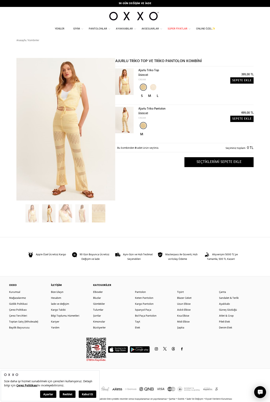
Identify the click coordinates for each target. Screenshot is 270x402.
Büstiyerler (99, 327)
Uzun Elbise (184, 304)
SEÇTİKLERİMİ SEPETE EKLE (219, 162)
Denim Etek (225, 327)
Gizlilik (181, 399)
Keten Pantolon (144, 298)
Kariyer (55, 322)
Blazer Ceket (184, 298)
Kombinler (33, 40)
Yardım (55, 327)
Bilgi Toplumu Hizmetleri (65, 316)
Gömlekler (99, 304)
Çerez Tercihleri (18, 316)
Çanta (222, 292)
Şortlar (97, 316)
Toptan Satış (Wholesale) (23, 322)
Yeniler (59, 28)
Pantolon (140, 292)
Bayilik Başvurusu (19, 327)
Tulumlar (98, 310)
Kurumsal (14, 292)
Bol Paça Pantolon (146, 316)
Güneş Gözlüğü (228, 310)
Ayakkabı (224, 304)
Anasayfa (21, 40)
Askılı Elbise (184, 310)
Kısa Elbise (183, 316)
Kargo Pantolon (144, 304)
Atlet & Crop (226, 316)
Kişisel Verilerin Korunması (218, 399)
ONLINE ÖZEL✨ (205, 28)
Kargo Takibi (58, 310)
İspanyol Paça (143, 310)
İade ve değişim (60, 304)
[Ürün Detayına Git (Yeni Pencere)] (124, 81)
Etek (137, 327)
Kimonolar (99, 322)
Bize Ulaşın (57, 292)
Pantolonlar (98, 28)
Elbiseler (98, 292)
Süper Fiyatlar (177, 28)
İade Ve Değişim (195, 399)
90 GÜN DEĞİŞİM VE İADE (135, 3)
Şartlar (172, 399)
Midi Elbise (183, 322)
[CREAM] (143, 87)
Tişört (180, 292)
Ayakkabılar (124, 28)
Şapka (180, 327)
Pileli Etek (224, 322)
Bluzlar (97, 298)
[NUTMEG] (153, 87)
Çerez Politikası (18, 310)
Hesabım (56, 298)
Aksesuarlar (150, 28)
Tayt (137, 322)
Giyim (76, 28)
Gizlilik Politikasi (18, 304)
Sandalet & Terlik (229, 298)
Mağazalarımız (17, 298)
